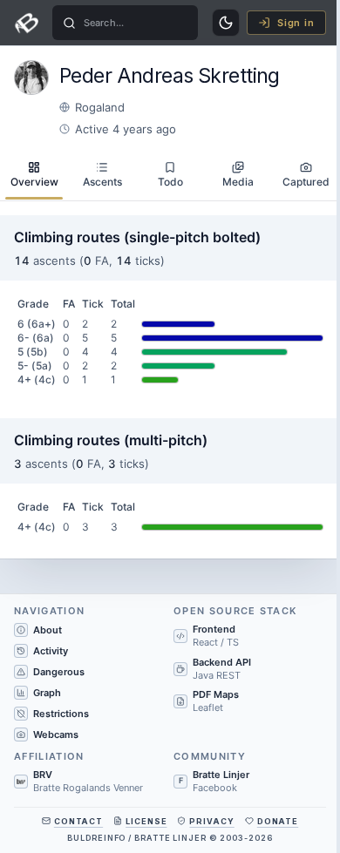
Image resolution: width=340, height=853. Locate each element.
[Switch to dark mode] (226, 23)
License (146, 821)
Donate (277, 821)
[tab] (34, 175)
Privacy (211, 821)
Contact (78, 821)
